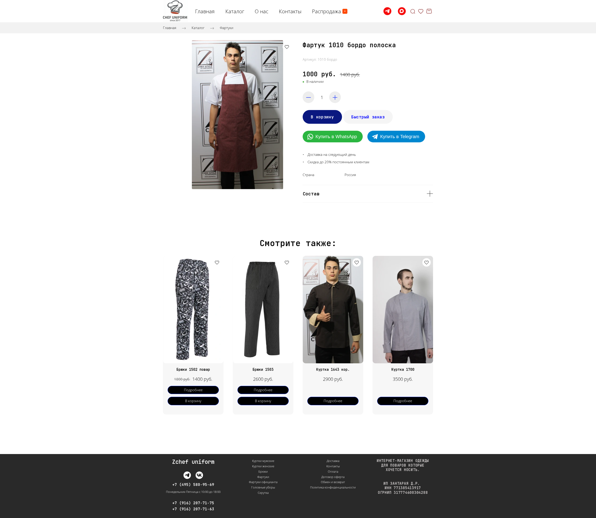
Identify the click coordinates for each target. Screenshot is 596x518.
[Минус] (308, 97)
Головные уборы (263, 487)
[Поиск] (412, 11)
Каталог (198, 27)
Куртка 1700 (402, 369)
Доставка (333, 461)
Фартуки (226, 27)
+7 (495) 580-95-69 (193, 485)
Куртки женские (263, 466)
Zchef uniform (193, 461)
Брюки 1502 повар (193, 369)
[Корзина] (429, 11)
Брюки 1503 (263, 369)
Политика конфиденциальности (333, 487)
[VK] (199, 475)
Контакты (333, 466)
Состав (311, 194)
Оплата (333, 471)
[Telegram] (387, 11)
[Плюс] (335, 97)
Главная (169, 27)
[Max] (402, 11)
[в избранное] (287, 47)
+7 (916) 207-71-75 (193, 503)
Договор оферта (333, 477)
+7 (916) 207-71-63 (193, 509)
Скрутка (263, 493)
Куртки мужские (263, 461)
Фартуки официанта (263, 482)
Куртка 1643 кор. (333, 369)
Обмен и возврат (333, 482)
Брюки (263, 471)
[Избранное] (420, 11)
